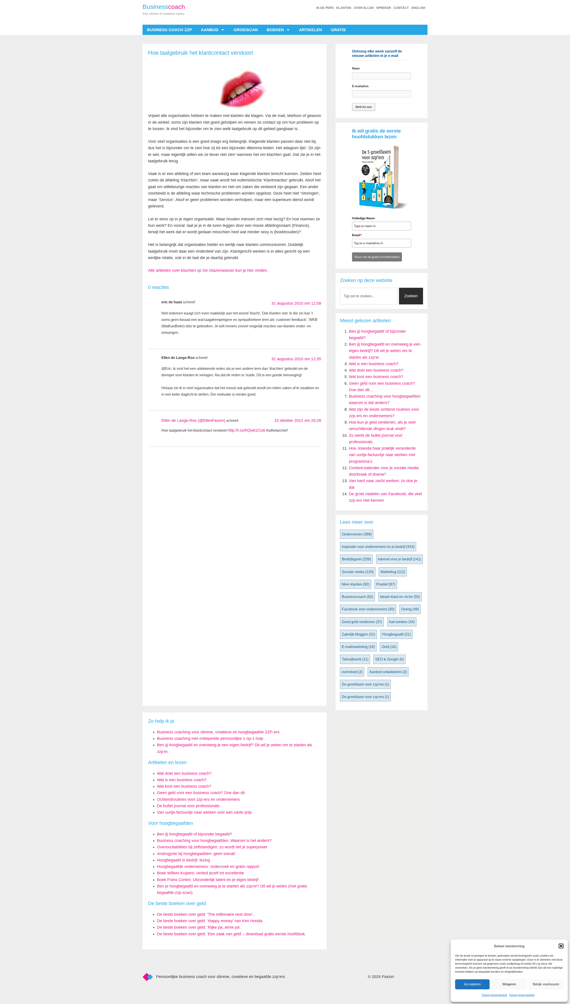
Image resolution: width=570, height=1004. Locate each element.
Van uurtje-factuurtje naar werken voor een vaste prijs (204, 812)
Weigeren (509, 984)
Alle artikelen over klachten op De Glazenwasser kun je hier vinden (207, 270)
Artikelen (310, 30)
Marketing (393, 572)
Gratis (338, 30)
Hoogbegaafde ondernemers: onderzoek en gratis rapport (208, 866)
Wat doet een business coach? (376, 370)
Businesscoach (357, 597)
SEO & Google (389, 659)
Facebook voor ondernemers (368, 609)
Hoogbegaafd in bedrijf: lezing (183, 860)
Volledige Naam (363, 218)
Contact (401, 8)
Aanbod (209, 30)
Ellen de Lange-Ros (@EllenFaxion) (193, 420)
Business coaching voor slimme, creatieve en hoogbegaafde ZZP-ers (218, 732)
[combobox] (368, 296)
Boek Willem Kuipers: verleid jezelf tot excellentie (200, 873)
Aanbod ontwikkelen (388, 672)
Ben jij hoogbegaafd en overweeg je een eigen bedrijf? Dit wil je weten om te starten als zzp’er (384, 351)
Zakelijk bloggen (358, 634)
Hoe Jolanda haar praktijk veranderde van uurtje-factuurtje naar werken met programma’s (382, 455)
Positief (385, 584)
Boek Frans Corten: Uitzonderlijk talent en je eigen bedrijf (207, 879)
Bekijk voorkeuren (546, 984)
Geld (389, 647)
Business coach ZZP (169, 30)
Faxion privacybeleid (494, 995)
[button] (561, 946)
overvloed (352, 672)
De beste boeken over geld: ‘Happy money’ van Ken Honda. (210, 921)
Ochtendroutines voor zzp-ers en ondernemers (198, 799)
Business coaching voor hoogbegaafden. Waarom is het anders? (214, 840)
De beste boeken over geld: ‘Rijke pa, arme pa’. (199, 927)
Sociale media (358, 572)
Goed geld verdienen (362, 622)
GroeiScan (246, 30)
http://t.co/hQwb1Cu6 (246, 430)
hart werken (402, 622)
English (418, 8)
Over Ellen (364, 8)
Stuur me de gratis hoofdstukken (377, 257)
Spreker (383, 8)
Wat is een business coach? (374, 364)
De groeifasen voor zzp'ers (365, 684)
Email (357, 235)
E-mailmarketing (358, 647)
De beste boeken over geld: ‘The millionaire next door (204, 914)
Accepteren (472, 984)
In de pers (325, 8)
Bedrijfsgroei (356, 559)
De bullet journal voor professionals (188, 806)
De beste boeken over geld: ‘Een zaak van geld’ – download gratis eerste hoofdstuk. (231, 934)
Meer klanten (355, 584)
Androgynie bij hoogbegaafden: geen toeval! (196, 853)
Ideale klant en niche (400, 597)
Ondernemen (357, 534)
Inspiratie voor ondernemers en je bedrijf (378, 547)
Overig (410, 609)
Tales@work (355, 659)
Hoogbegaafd (396, 634)
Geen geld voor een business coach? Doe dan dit (201, 793)
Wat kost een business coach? (376, 376)
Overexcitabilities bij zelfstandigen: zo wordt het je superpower (212, 847)
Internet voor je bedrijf (399, 559)
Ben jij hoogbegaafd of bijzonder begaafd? (194, 834)
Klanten (343, 8)
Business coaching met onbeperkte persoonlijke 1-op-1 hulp (210, 738)
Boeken (275, 30)
